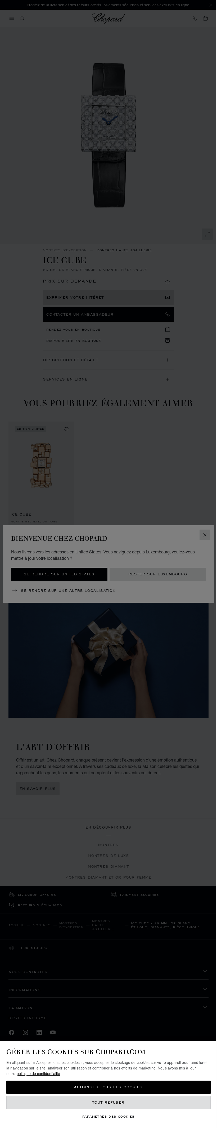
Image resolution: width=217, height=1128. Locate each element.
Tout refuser (108, 1102)
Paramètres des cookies (108, 1116)
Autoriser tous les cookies (108, 1087)
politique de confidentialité (38, 1073)
